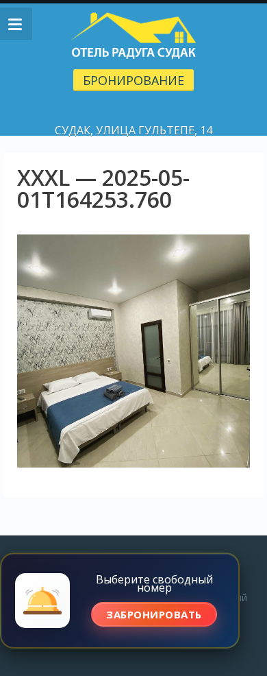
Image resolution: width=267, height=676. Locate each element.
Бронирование (133, 80)
